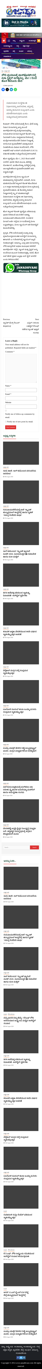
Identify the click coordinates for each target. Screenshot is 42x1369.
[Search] (35, 41)
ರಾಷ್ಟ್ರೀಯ (22, 40)
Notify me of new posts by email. (20, 422)
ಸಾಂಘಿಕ (21, 51)
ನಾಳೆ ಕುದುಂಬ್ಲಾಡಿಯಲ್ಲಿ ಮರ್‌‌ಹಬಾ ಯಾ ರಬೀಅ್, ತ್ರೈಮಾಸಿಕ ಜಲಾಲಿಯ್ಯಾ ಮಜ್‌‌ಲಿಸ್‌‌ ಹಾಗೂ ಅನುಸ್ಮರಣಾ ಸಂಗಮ (19, 789)
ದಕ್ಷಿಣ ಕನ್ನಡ (26, 46)
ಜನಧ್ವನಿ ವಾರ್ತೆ (7, 71)
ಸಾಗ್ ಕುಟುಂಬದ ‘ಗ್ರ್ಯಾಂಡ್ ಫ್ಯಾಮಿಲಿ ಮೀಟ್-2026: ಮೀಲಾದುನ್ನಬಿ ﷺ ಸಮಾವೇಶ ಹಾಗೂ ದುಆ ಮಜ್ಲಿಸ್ (19, 554)
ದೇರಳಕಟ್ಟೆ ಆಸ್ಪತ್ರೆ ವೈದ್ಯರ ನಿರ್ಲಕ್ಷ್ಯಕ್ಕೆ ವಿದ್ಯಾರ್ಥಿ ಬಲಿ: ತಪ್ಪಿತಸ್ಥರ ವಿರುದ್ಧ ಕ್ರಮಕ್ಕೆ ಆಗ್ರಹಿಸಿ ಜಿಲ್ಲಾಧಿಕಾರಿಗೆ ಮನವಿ (19, 831)
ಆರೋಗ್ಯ (29, 51)
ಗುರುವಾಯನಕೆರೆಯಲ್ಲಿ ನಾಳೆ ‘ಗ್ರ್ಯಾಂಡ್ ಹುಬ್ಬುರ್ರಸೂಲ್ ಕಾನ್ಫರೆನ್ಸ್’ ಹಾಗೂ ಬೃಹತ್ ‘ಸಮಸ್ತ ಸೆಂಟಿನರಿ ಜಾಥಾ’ (18, 512)
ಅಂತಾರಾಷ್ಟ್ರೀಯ (8, 46)
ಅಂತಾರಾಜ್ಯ (32, 40)
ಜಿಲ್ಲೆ (14, 51)
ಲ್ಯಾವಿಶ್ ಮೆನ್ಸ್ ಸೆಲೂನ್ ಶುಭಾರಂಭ (11, 322)
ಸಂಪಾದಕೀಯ (7, 56)
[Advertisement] (21, 294)
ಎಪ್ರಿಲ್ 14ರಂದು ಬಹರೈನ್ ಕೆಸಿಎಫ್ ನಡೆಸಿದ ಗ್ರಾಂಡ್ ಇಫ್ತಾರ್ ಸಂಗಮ (30, 326)
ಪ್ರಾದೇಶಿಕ (6, 51)
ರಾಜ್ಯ (14, 40)
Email (8, 394)
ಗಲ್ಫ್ (17, 46)
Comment (9, 352)
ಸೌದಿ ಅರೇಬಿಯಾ (11, 1014)
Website (8, 402)
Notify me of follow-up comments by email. (20, 415)
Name (8, 386)
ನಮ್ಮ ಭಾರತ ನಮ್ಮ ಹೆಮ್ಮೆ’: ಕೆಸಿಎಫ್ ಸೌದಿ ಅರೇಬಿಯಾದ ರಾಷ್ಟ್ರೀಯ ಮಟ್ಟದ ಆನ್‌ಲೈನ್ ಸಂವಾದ (20, 1020)
